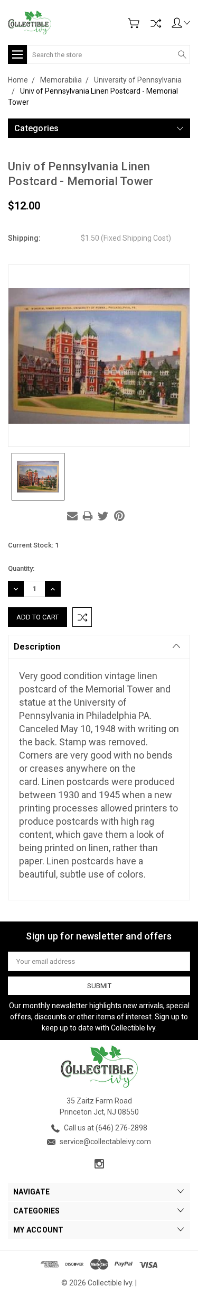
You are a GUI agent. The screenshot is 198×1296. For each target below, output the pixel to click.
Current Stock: (33, 545)
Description (37, 647)
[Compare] (156, 23)
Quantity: (21, 568)
